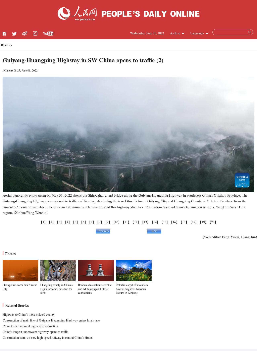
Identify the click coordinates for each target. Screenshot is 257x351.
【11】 (126, 222)
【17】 (184, 222)
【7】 (92, 222)
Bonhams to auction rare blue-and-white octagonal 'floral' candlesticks (95, 289)
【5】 (75, 222)
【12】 (136, 222)
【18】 (193, 222)
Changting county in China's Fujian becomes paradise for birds (56, 289)
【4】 (67, 222)
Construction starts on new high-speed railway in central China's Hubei (48, 337)
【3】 (59, 222)
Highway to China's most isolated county (29, 314)
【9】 (108, 222)
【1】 (43, 222)
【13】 (145, 222)
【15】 (164, 222)
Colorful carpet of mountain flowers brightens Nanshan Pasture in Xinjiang (132, 289)
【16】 (174, 222)
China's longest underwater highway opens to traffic (35, 332)
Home (4, 45)
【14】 (155, 222)
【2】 (51, 222)
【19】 (203, 222)
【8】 (100, 222)
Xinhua (8, 70)
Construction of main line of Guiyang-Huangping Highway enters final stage (51, 320)
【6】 (84, 222)
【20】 (213, 222)
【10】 (116, 222)
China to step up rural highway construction (30, 326)
